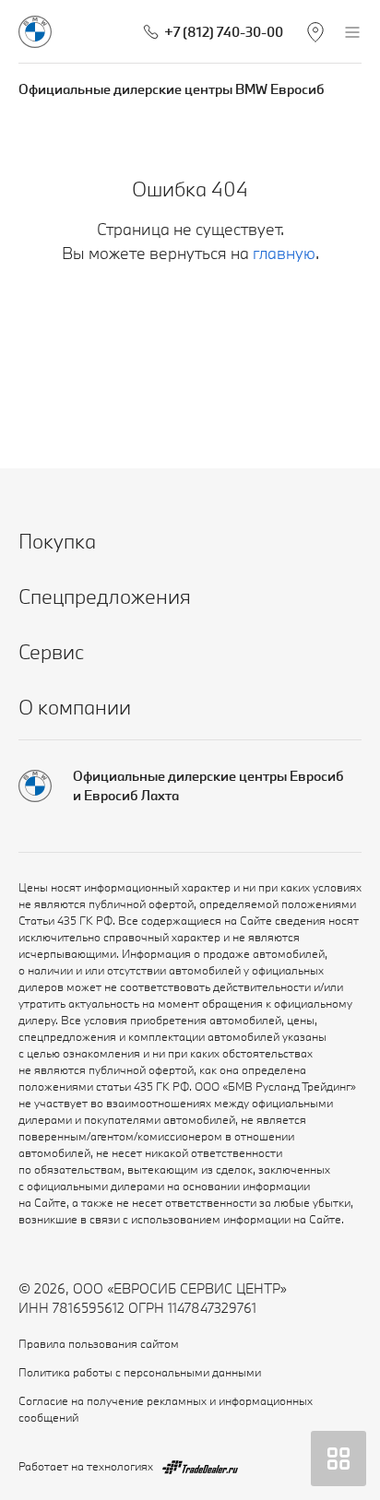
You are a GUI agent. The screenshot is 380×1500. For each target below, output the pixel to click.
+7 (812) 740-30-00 (223, 32)
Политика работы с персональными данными (139, 1371)
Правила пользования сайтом (98, 1343)
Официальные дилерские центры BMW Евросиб (171, 89)
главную (284, 253)
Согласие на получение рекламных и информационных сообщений (165, 1408)
